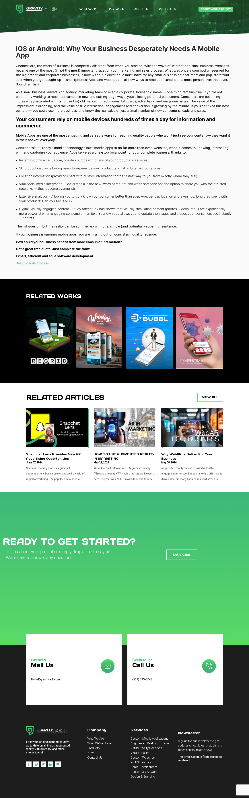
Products (93, 748)
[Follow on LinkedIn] (50, 764)
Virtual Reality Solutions (146, 748)
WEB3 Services (141, 762)
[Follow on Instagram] (36, 764)
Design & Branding (143, 776)
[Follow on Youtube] (58, 764)
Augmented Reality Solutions (150, 743)
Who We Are (95, 738)
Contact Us (94, 757)
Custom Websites (143, 757)
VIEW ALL (210, 397)
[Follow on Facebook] (29, 764)
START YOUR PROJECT (216, 9)
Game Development (144, 767)
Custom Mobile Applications (149, 738)
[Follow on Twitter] (43, 764)
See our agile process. (33, 263)
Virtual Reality (140, 753)
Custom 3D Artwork (144, 772)
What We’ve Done (99, 743)
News (91, 753)
